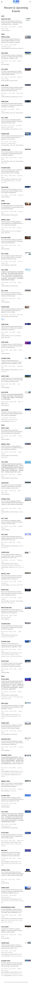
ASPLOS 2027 (6, 19)
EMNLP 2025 (5, 220)
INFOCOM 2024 (6, 607)
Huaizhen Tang (5, 656)
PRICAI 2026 (5, 37)
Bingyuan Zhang (15, 654)
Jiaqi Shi (20, 129)
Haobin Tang (14, 920)
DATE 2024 (5, 661)
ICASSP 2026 (5, 168)
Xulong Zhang (14, 48)
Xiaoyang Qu (11, 602)
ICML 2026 (4, 85)
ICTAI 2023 (4, 832)
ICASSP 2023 (5, 961)
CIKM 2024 (4, 483)
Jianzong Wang (5, 30)
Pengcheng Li (4, 457)
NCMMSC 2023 (6, 755)
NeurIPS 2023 (5, 739)
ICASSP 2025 (5, 358)
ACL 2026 (4, 117)
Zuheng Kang (19, 112)
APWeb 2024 (5, 499)
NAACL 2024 (5, 573)
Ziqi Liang (20, 369)
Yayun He (20, 48)
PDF (3, 319)
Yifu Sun (6, 900)
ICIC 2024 (4, 534)
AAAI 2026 (4, 187)
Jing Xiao (3, 845)
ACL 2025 (4, 290)
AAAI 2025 (4, 410)
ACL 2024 (4, 518)
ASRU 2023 (5, 723)
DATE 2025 (5, 376)
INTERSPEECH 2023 (8, 907)
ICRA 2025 (4, 342)
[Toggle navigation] (1, 2)
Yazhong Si (7, 844)
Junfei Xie (3, 182)
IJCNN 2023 (5, 943)
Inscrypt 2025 (5, 237)
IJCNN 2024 (5, 552)
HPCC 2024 (5, 428)
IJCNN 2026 (5, 134)
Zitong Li (11, 696)
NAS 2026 (4, 53)
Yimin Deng (7, 654)
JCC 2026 (4, 69)
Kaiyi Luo (5, 547)
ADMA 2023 (5, 887)
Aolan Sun (7, 956)
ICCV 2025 (4, 254)
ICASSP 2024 (5, 641)
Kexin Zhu (11, 900)
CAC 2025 (4, 270)
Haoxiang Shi (17, 696)
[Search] (30, 2)
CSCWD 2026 (5, 150)
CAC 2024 (4, 462)
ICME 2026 (4, 101)
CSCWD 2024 (5, 624)
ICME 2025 (4, 324)
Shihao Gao (4, 371)
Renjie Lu (20, 96)
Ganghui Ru (15, 973)
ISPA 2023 (4, 703)
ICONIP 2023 (5, 795)
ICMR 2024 (4, 590)
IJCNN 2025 (5, 307)
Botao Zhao (4, 162)
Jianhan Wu (7, 180)
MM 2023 (4, 850)
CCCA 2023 (5, 679)
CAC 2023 (4, 812)
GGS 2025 (4, 392)
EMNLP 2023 (5, 781)
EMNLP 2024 (5, 444)
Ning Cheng (18, 567)
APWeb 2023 (5, 870)
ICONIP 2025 (5, 203)
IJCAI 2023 (4, 927)
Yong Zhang (17, 565)
